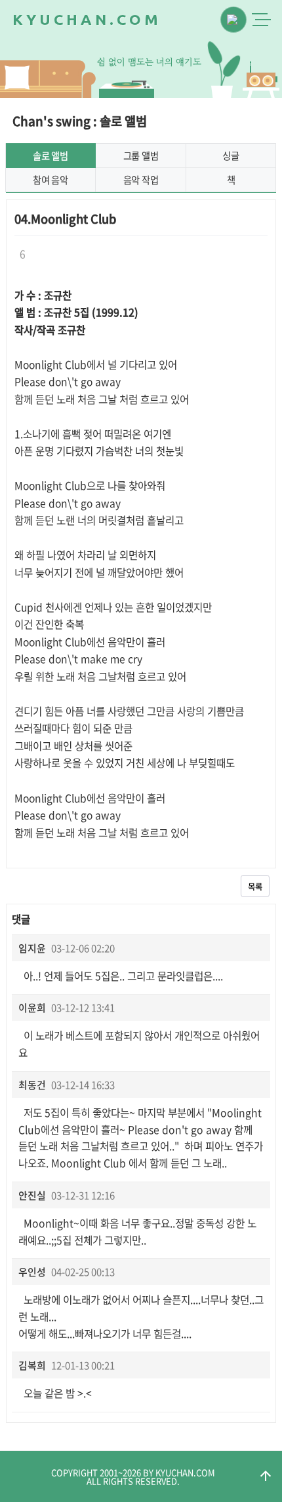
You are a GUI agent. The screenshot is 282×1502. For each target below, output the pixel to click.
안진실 (32, 1195)
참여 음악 (50, 180)
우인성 (32, 1272)
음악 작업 (141, 180)
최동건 (32, 1085)
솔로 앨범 (50, 155)
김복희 (32, 1365)
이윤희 (32, 1007)
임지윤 (32, 948)
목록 (255, 887)
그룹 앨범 (141, 155)
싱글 (230, 155)
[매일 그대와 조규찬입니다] (261, 80)
